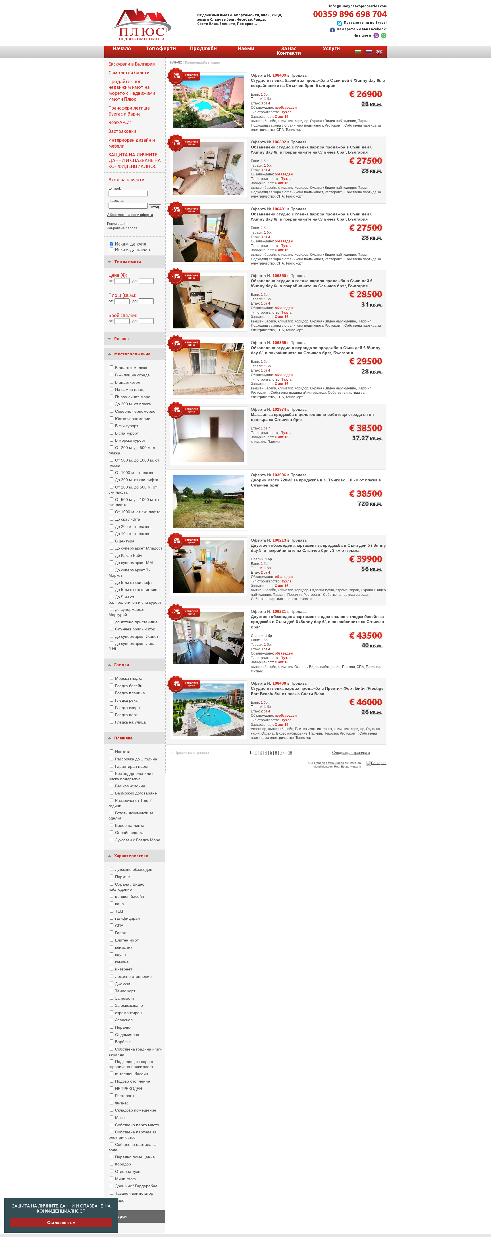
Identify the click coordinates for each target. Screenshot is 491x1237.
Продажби (203, 48)
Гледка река (126, 700)
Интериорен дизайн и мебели (132, 142)
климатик (123, 947)
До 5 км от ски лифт (133, 582)
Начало (122, 48)
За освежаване (129, 1005)
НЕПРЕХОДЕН (128, 1088)
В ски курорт (126, 425)
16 (290, 752)
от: (111, 280)
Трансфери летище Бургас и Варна (129, 110)
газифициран (127, 918)
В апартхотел (127, 382)
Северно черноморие (135, 411)
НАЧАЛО (176, 62)
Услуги (331, 48)
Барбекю (123, 1041)
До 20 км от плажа (132, 526)
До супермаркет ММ (134, 562)
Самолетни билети (129, 72)
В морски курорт (130, 440)
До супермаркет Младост (138, 548)
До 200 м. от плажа (133, 404)
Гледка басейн (128, 686)
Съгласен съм (61, 1222)
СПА (119, 925)
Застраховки (122, 131)
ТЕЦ (119, 911)
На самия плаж (129, 389)
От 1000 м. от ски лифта (138, 512)
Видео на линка (129, 825)
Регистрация (117, 224)
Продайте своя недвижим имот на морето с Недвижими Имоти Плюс (132, 90)
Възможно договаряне (136, 793)
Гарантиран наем (131, 766)
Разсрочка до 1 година (136, 759)
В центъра (124, 541)
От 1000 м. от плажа (134, 472)
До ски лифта (127, 519)
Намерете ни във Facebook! (362, 29)
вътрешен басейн (131, 1074)
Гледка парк (126, 714)
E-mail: (115, 188)
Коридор (123, 1164)
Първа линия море (132, 397)
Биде (119, 1200)
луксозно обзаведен (133, 869)
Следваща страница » (351, 752)
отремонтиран (128, 1012)
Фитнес (122, 1103)
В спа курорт (127, 433)
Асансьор (124, 1020)
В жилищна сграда (132, 375)
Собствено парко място (137, 1125)
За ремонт (124, 998)
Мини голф (125, 1179)
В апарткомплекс (131, 367)
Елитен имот (127, 940)
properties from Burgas (329, 762)
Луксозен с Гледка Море (137, 840)
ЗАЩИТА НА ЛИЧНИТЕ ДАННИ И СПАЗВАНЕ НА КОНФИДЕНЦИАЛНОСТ (61, 1208)
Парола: (116, 200)
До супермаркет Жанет (136, 636)
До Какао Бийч (128, 555)
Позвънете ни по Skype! (365, 22)
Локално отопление (133, 976)
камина (122, 962)
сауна (120, 954)
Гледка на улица (130, 722)
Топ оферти (161, 48)
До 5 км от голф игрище (137, 589)
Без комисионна (130, 786)
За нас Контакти (289, 50)
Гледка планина (130, 693)
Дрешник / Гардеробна (136, 1186)
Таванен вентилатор (134, 1193)
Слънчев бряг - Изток (135, 629)
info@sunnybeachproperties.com (358, 6)
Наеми (246, 48)
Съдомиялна (127, 1034)
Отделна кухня (129, 1171)
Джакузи (122, 984)
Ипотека (122, 751)
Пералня (123, 1027)
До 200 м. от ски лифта (136, 479)
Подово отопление (132, 1081)
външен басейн (129, 896)
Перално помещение (135, 1157)
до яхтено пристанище (136, 622)
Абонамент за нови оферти (130, 215)
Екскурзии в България (132, 63)
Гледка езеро (127, 707)
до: (135, 280)
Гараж (120, 932)
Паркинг (122, 877)
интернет (123, 969)
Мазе (120, 1117)
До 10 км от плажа (132, 533)
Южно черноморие (132, 418)
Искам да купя (130, 243)
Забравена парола (122, 228)
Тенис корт (125, 991)
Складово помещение (135, 1110)
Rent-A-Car (120, 122)
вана (119, 903)
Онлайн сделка (129, 832)
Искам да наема (132, 249)
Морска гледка (128, 678)
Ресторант (124, 1095)
